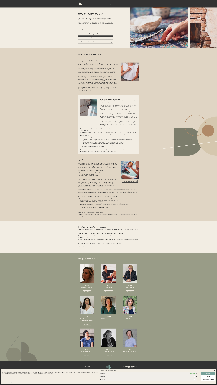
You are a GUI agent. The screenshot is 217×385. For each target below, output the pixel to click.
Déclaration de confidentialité (7, 382)
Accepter (208, 373)
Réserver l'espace (83, 246)
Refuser (208, 376)
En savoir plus (87, 291)
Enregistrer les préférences (208, 379)
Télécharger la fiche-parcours (130, 181)
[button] (214, 370)
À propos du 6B (87, 366)
